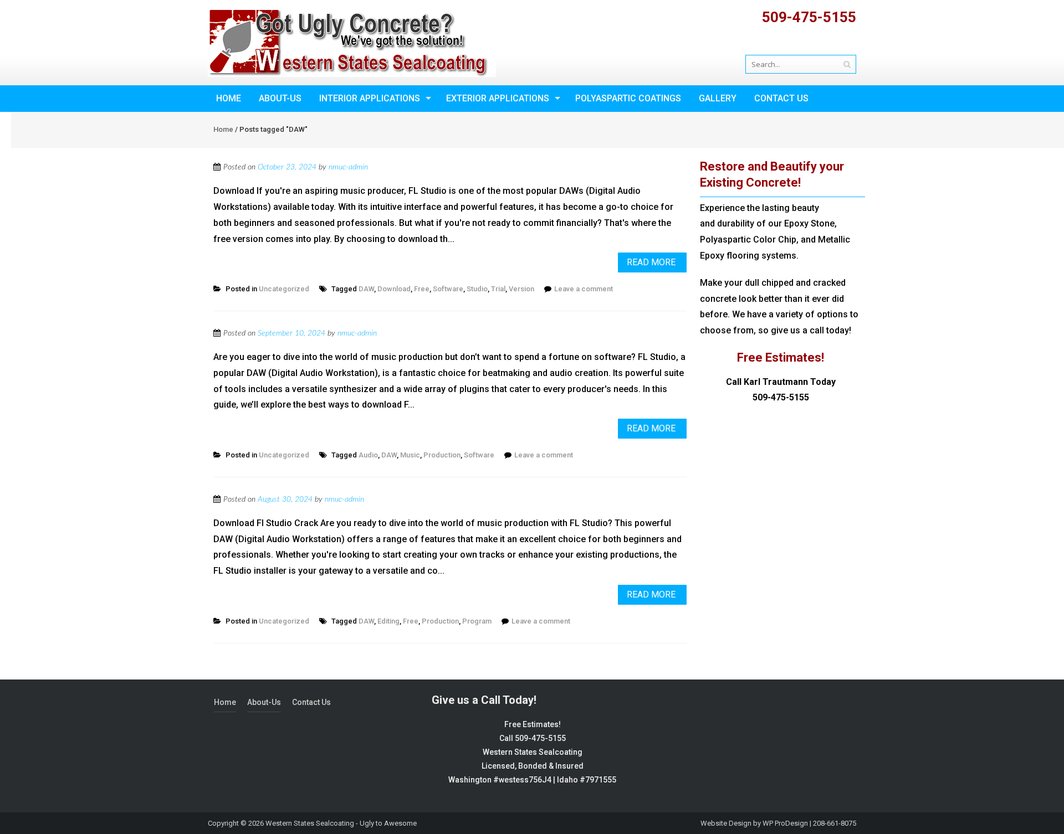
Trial (498, 289)
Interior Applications (369, 98)
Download (394, 289)
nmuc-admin (348, 167)
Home (228, 98)
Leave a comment (583, 289)
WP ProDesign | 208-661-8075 (809, 823)
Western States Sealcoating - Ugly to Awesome (341, 823)
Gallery (717, 98)
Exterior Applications (497, 98)
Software (448, 289)
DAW (366, 289)
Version (521, 289)
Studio (477, 289)
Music (410, 455)
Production (442, 455)
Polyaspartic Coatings (628, 98)
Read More (651, 262)
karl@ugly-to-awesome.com (803, 42)
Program (477, 621)
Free (421, 289)
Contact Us (781, 98)
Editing (388, 621)
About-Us (280, 98)
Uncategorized (284, 289)
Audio (368, 455)
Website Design (725, 823)
